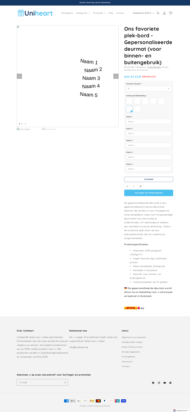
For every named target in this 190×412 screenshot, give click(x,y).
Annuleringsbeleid (130, 352)
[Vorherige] (19, 76)
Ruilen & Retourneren (132, 347)
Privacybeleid (128, 356)
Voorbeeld (148, 179)
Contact (126, 366)
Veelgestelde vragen (132, 342)
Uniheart (90, 406)
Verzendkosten (154, 67)
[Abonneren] (65, 382)
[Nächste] (116, 76)
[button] (83, 13)
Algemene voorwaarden (134, 337)
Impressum (127, 361)
